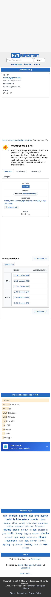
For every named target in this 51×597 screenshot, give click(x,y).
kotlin (11, 533)
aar (5, 515)
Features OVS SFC (22, 145)
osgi (23, 537)
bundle (34, 519)
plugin (42, 537)
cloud (15, 523)
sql (13, 544)
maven (36, 533)
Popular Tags (25, 510)
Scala (20, 565)
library (19, 533)
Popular (28, 64)
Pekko (38, 565)
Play (26, 565)
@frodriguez (36, 559)
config (22, 523)
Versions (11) (21, 171)
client (42, 519)
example (19, 526)
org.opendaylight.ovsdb (20, 140)
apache (23, 515)
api (31, 515)
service (42, 540)
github (8, 529)
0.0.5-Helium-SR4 (21, 292)
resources (11, 540)
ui (41, 544)
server (33, 540)
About (37, 64)
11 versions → (40, 258)
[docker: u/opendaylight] (8, 93)
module (9, 537)
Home (4, 140)
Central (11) (9, 264)
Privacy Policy (35, 593)
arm (36, 515)
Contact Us (22, 593)
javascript (42, 529)
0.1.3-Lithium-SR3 (21, 281)
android (13, 515)
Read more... (25, 573)
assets (44, 515)
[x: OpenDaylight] (11, 93)
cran (29, 523)
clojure (7, 523)
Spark (31, 565)
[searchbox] (19, 60)
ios (35, 529)
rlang (21, 541)
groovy (25, 529)
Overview (8, 171)
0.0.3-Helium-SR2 (21, 303)
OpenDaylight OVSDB (12, 78)
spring (7, 544)
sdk (27, 540)
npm (16, 537)
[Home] (25, 57)
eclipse (10, 526)
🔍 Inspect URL (11, 207)
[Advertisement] (25, 25)
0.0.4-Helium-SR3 (21, 297)
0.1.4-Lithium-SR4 (21, 275)
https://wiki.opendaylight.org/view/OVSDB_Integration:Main (25, 202)
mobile (45, 533)
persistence (32, 537)
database (43, 523)
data (34, 523)
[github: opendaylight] (4, 93)
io (31, 530)
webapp (25, 548)
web (45, 544)
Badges (7, 176)
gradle (16, 529)
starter (20, 544)
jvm (4, 533)
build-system (21, 519)
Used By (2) (36, 171)
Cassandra (25, 568)
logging (27, 533)
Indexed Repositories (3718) (25, 395)
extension (29, 526)
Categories (16, 64)
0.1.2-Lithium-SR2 (21, 286)
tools (36, 544)
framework (40, 526)
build (9, 519)
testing (29, 544)
